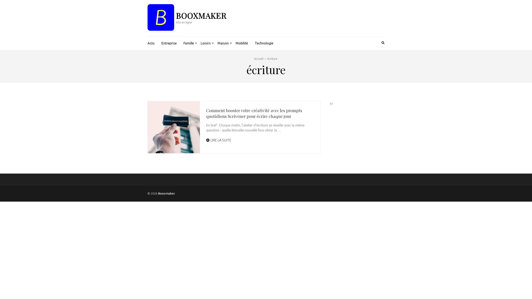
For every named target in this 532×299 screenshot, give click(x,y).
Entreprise (169, 43)
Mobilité (242, 43)
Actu (151, 43)
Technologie (264, 43)
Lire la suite (220, 140)
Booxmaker (201, 15)
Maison (223, 43)
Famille (188, 43)
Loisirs (206, 43)
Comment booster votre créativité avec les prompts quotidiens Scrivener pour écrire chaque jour (254, 113)
